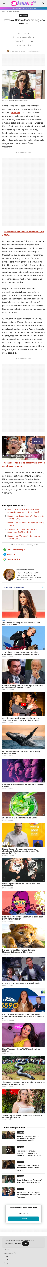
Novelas (9, 11)
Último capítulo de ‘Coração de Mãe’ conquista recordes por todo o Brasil (23, 510)
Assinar (23, 1219)
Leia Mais (17, 1243)
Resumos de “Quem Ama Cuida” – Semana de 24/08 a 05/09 (22, 530)
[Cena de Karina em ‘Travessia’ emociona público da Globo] (8, 1179)
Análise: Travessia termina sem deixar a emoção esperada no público (28, 1138)
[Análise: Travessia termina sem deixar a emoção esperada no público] (8, 1135)
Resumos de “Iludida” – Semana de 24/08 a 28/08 (25, 524)
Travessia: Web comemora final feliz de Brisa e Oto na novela (28, 1167)
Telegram (11, 554)
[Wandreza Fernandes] (8, 51)
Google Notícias (14, 559)
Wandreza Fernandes (18, 51)
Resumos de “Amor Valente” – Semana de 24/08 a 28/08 (25, 517)
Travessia (16, 11)
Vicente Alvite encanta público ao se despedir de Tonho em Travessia (29, 1194)
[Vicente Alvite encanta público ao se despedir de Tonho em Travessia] (8, 1191)
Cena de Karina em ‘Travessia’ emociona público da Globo (29, 1181)
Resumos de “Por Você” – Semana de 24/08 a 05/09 (23, 537)
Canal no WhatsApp (16, 549)
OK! (25, 1243)
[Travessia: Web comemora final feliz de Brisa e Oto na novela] (8, 1164)
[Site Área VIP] (23, 3)
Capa (3, 11)
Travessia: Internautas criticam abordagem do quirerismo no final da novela (29, 1153)
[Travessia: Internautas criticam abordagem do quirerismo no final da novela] (8, 1150)
